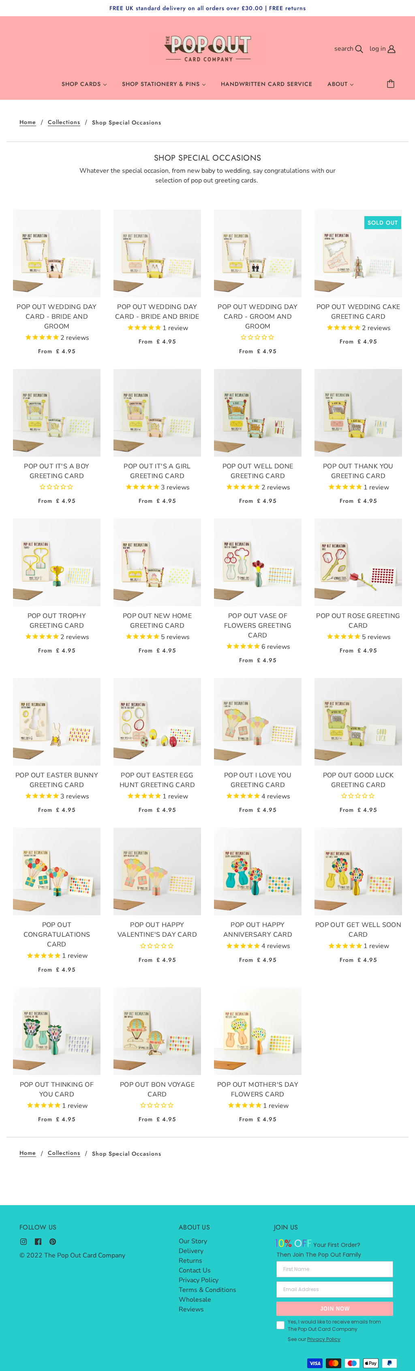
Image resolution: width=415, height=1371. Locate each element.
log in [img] (378, 48)
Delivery (191, 1251)
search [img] (344, 48)
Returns (190, 1260)
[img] (23, 1241)
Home (27, 122)
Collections (64, 122)
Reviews (191, 1309)
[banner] (207, 48)
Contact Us (195, 1270)
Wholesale (195, 1299)
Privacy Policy (198, 1280)
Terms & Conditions (207, 1289)
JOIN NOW (335, 1309)
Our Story (193, 1241)
